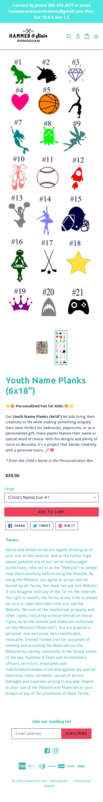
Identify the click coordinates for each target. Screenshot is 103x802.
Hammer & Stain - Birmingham (46, 781)
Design (9, 489)
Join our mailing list (51, 721)
